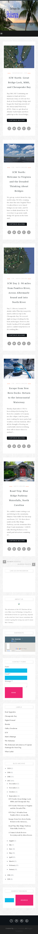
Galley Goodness (11, 728)
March (11, 861)
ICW (25, 73)
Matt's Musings (10, 737)
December (13, 784)
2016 (9, 875)
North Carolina (21, 167)
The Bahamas (10, 741)
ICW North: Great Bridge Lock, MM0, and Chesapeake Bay (19, 82)
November (13, 788)
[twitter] (16, 920)
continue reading (16, 120)
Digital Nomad (10, 720)
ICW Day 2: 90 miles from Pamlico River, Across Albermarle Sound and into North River (19, 293)
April (11, 857)
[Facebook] (11, 920)
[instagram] (21, 920)
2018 (9, 777)
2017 (9, 781)
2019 (9, 772)
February (12, 865)
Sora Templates (19, 928)
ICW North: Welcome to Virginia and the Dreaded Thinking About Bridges (19, 181)
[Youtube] (26, 920)
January (12, 869)
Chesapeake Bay (17, 73)
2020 (9, 768)
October (12, 792)
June (11, 849)
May (10, 853)
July (10, 845)
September (13, 796)
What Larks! (9, 752)
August (11, 841)
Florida (7, 724)
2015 (9, 879)
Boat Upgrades (10, 712)
